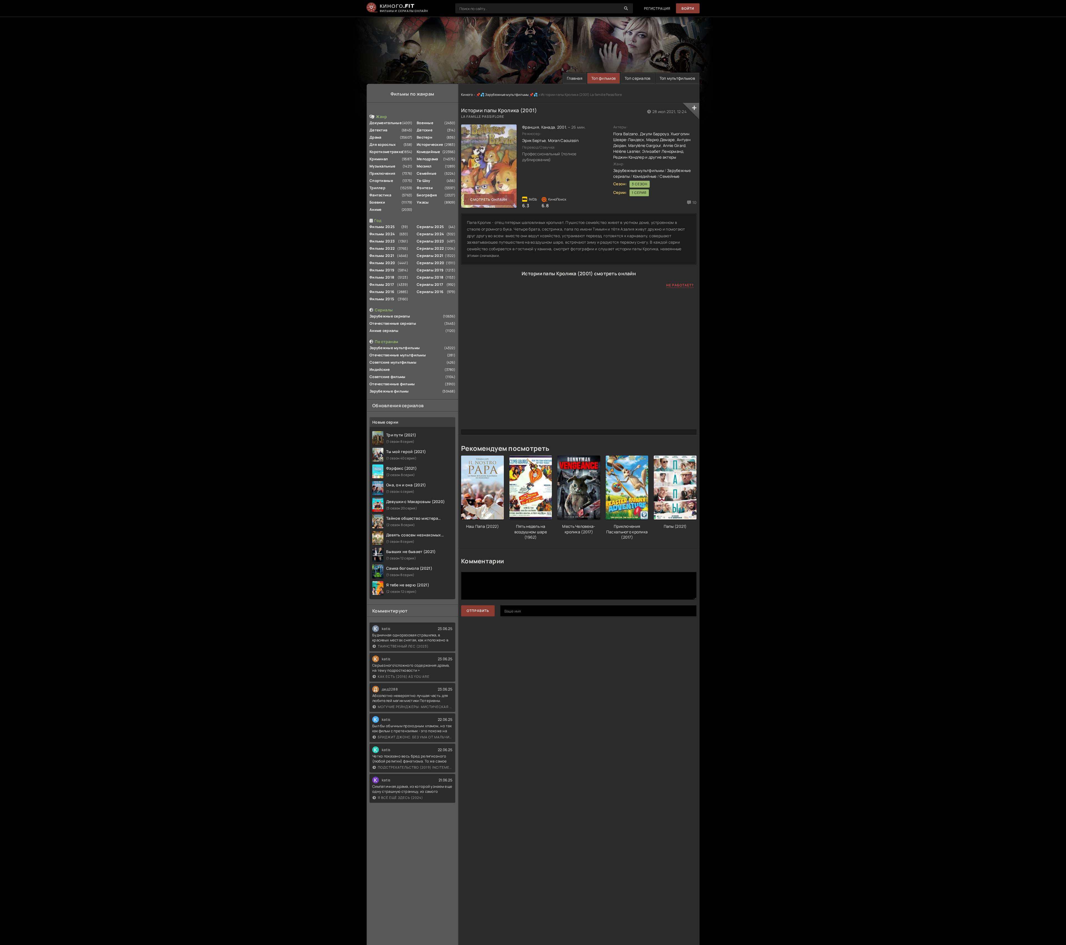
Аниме (375, 209)
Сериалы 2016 (430, 291)
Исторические (430, 144)
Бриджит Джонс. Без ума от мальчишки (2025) (415, 737)
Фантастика (380, 195)
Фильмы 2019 (381, 270)
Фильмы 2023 (382, 241)
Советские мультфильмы (392, 362)
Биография (427, 195)
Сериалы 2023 (430, 241)
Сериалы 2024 (430, 233)
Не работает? (680, 285)
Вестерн (424, 137)
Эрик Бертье (534, 140)
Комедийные (428, 151)
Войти (688, 8)
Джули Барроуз (654, 133)
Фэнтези (425, 187)
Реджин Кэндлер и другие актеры (644, 157)
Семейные (426, 173)
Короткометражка (386, 151)
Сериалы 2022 (430, 248)
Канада (548, 127)
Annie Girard (674, 145)
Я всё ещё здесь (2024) (400, 797)
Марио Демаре (660, 139)
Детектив (378, 130)
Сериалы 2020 (430, 262)
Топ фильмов (603, 78)
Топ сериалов (637, 78)
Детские (425, 130)
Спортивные (381, 180)
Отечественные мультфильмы (397, 355)
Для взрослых (382, 144)
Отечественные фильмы (392, 383)
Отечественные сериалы (392, 323)
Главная (574, 78)
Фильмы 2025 (382, 226)
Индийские (379, 369)
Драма (375, 137)
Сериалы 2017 (430, 284)
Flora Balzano (625, 133)
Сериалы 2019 (430, 270)
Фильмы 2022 (382, 248)
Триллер (377, 187)
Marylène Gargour (644, 145)
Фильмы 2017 (381, 284)
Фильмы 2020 (382, 262)
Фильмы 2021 (381, 255)
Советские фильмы (387, 376)
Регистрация (657, 8)
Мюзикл (424, 166)
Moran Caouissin (563, 140)
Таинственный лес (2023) (403, 646)
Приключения (382, 173)
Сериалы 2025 (430, 226)
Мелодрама (427, 158)
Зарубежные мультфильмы (394, 347)
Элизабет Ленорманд (662, 151)
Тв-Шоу (423, 180)
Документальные (385, 122)
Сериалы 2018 (430, 277)
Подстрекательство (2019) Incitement (415, 767)
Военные (425, 122)
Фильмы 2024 (382, 233)
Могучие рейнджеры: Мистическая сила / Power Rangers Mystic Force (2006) (415, 706)
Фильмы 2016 (381, 291)
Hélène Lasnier (626, 151)
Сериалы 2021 (430, 255)
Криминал (378, 158)
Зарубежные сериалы (389, 316)
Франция (530, 127)
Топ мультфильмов (677, 78)
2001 (561, 127)
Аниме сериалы (384, 330)
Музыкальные (382, 166)
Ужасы (423, 202)
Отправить (478, 610)
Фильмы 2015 (381, 298)
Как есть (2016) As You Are (403, 676)
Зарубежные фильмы (389, 391)
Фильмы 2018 (381, 277)
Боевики (377, 202)
